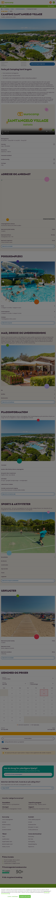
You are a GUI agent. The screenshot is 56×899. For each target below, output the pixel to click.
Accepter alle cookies (25, 896)
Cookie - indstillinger (13, 896)
